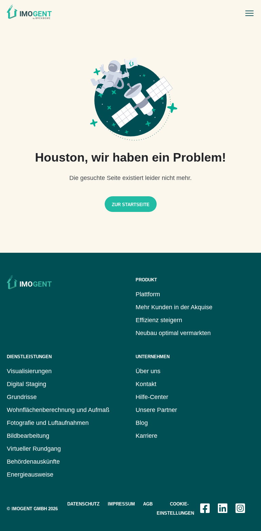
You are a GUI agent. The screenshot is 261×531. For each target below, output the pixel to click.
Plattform (148, 294)
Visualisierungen (29, 371)
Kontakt (146, 384)
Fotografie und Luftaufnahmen (48, 422)
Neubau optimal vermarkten (173, 333)
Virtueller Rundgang (34, 448)
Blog (142, 422)
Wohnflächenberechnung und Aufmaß (58, 409)
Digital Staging (26, 384)
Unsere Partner (156, 409)
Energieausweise (30, 474)
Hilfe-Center (152, 397)
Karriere (146, 435)
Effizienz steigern (159, 320)
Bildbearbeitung (28, 435)
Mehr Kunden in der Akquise (174, 307)
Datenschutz (83, 504)
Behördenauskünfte (33, 461)
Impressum (121, 504)
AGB (148, 504)
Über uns (148, 371)
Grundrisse (22, 397)
